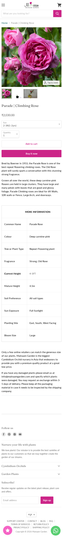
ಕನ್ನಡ (30, 514)
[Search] (57, 13)
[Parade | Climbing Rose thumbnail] (7, 94)
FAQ (51, 521)
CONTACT (32, 521)
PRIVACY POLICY (21, 527)
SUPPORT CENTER (15, 521)
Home (5, 23)
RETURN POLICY (41, 524)
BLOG (43, 521)
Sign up (47, 500)
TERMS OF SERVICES (20, 524)
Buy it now (31, 153)
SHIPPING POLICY (41, 527)
